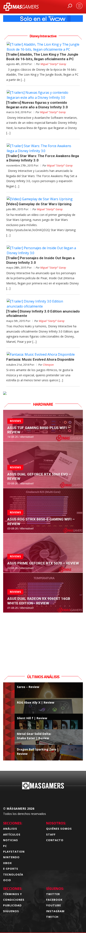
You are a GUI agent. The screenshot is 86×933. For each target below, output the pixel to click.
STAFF (51, 834)
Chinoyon (48, 364)
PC (5, 846)
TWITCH (52, 917)
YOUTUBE (53, 905)
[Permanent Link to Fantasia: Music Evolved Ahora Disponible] (43, 354)
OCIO (7, 880)
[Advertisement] (43, 639)
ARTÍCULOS (11, 834)
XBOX (7, 863)
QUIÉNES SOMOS (59, 828)
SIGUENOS (11, 911)
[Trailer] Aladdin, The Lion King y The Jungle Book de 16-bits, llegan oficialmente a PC (42, 56)
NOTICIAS (10, 840)
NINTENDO (11, 857)
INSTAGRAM (55, 911)
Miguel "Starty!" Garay (53, 64)
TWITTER (53, 894)
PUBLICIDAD (12, 905)
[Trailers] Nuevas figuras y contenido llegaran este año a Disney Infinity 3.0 (37, 104)
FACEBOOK (54, 900)
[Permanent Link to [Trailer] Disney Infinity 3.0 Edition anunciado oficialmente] (43, 303)
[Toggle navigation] (79, 6)
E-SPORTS (10, 868)
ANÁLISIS (10, 828)
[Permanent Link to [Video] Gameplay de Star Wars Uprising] (43, 199)
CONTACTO (54, 840)
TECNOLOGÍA (13, 874)
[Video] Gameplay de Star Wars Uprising (38, 204)
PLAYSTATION (14, 851)
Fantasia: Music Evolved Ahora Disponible (40, 359)
